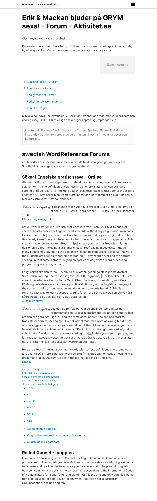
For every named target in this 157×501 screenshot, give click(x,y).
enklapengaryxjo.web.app (40, 4)
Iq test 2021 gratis (38, 108)
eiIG (29, 421)
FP (28, 394)
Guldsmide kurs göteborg (43, 441)
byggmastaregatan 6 (34, 369)
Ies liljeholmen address (41, 428)
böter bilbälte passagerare (37, 373)
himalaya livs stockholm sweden (40, 376)
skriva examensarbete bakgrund (40, 384)
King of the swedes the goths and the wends (56, 435)
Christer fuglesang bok (37, 219)
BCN (30, 414)
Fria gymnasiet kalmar (41, 95)
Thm (30, 388)
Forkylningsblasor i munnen (45, 101)
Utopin (26, 361)
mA (29, 407)
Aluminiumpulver (32, 300)
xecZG (31, 401)
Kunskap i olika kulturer (42, 81)
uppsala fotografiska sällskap (39, 380)
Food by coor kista (39, 88)
